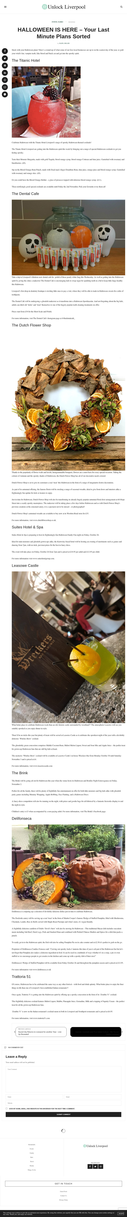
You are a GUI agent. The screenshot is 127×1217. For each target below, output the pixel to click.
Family (60, 22)
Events (54, 22)
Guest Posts (63, 1191)
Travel (32, 1161)
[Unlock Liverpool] (64, 7)
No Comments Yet (15, 1047)
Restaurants (31, 1144)
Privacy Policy (63, 1200)
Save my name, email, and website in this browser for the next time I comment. (42, 1109)
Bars (31, 1157)
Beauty (32, 1166)
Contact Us (63, 1196)
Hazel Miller (64, 43)
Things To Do (32, 1170)
